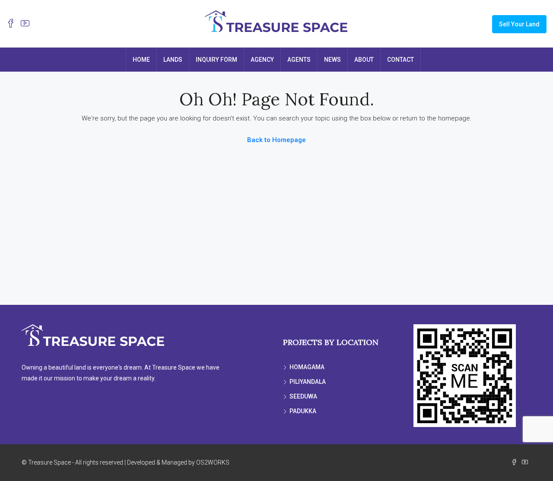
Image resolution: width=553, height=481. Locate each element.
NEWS (332, 59)
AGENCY (262, 59)
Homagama (306, 367)
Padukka (302, 411)
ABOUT (364, 59)
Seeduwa (303, 396)
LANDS (172, 59)
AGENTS (299, 59)
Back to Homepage (276, 140)
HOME (141, 59)
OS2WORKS (212, 462)
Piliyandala (307, 381)
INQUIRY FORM (216, 59)
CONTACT (400, 59)
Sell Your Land (519, 24)
